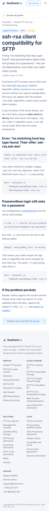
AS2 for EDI (8, 384)
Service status (10, 479)
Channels (7, 376)
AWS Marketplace (11, 396)
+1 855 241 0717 (10, 488)
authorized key (29, 211)
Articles (6, 462)
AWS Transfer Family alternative (35, 399)
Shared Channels (11, 380)
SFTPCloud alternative (8, 439)
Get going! (34, 321)
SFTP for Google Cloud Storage (34, 379)
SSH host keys (19, 85)
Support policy (33, 438)
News (5, 458)
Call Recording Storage (10, 432)
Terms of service (34, 421)
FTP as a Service (11, 421)
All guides (6, 22)
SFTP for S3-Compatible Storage (36, 393)
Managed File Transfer (9, 426)
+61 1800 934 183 (11, 492)
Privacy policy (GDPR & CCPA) (34, 426)
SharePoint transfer (12, 388)
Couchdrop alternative (8, 446)
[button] (24, 15)
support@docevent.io (13, 483)
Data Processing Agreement (34, 432)
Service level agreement (33, 450)
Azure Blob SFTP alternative (34, 406)
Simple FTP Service (23, 22)
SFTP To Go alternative (8, 453)
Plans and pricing (11, 400)
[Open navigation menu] (45, 3)
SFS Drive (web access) (10, 370)
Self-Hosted (9, 392)
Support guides (10, 475)
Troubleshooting (9, 25)
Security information (36, 455)
